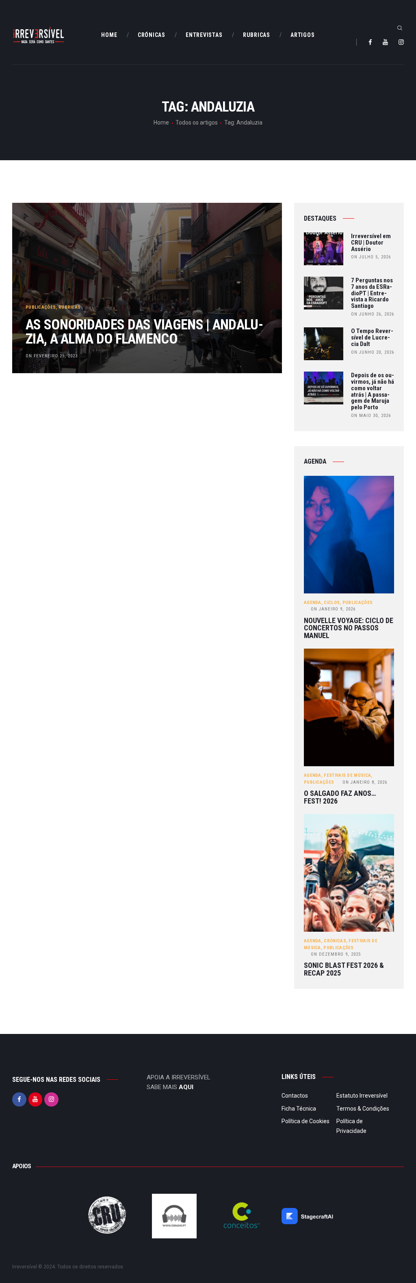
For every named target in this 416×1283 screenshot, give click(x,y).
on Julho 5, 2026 (371, 257)
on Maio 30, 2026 (371, 415)
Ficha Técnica (299, 1108)
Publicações (41, 307)
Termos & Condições (362, 1108)
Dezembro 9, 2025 (336, 954)
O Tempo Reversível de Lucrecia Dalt (372, 337)
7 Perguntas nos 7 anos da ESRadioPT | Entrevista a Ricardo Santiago (372, 293)
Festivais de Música (347, 775)
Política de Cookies (305, 1121)
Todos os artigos (197, 122)
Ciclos (332, 602)
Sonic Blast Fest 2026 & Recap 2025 (344, 969)
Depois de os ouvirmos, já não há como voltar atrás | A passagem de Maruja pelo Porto (372, 391)
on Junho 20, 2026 (372, 352)
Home (161, 122)
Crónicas (335, 940)
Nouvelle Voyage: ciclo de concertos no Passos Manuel (348, 628)
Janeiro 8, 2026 (364, 782)
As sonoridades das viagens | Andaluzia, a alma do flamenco (144, 332)
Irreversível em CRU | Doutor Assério (371, 242)
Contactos (295, 1095)
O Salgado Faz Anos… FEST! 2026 (340, 797)
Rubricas (69, 307)
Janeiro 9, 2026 (333, 609)
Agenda (312, 602)
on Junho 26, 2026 (372, 314)
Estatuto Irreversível (362, 1095)
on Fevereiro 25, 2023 (52, 356)
